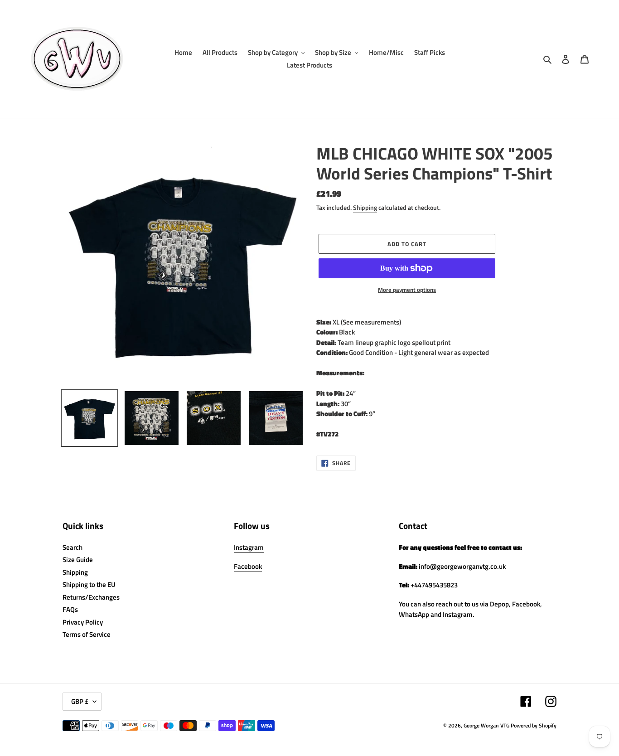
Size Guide (78, 559)
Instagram (249, 547)
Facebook (248, 566)
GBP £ (79, 701)
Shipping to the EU (89, 584)
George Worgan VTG (486, 725)
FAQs (70, 609)
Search (72, 547)
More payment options (407, 290)
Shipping (365, 207)
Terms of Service (87, 634)
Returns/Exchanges (91, 597)
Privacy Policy (83, 622)
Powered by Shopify (533, 725)
